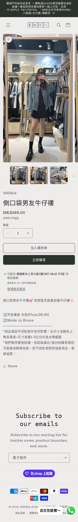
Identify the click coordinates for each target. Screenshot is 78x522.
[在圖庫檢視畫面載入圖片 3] (59, 175)
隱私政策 (20, 513)
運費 (16, 218)
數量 (6, 224)
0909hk (25, 506)
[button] (8, 25)
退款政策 (64, 506)
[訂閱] (64, 458)
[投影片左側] (4, 176)
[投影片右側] (73, 176)
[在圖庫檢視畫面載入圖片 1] (19, 175)
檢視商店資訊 (16, 289)
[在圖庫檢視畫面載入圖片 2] (39, 175)
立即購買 (39, 260)
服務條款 (34, 513)
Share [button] (12, 366)
